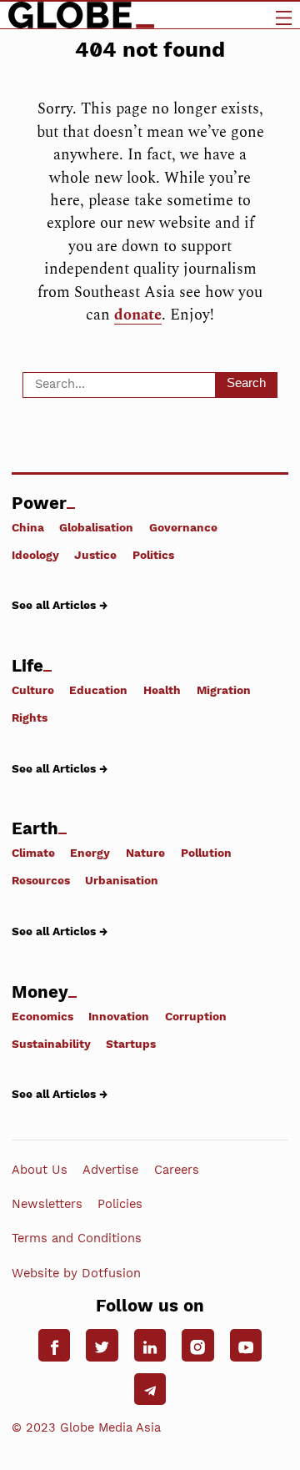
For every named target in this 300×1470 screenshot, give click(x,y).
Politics (153, 554)
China (28, 527)
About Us (40, 1169)
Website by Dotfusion (76, 1273)
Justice (95, 554)
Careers (176, 1169)
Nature (145, 852)
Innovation (118, 1015)
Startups (131, 1043)
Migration (224, 690)
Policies (120, 1203)
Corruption (196, 1015)
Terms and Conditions (77, 1238)
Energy (90, 852)
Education (98, 690)
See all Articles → (60, 605)
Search (246, 383)
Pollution (206, 852)
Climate (33, 852)
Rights (30, 717)
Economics (42, 1015)
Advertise (110, 1169)
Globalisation (96, 527)
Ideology (35, 554)
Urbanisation (121, 880)
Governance (183, 527)
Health (162, 690)
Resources (41, 880)
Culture (33, 690)
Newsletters (47, 1203)
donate (138, 315)
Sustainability (51, 1043)
